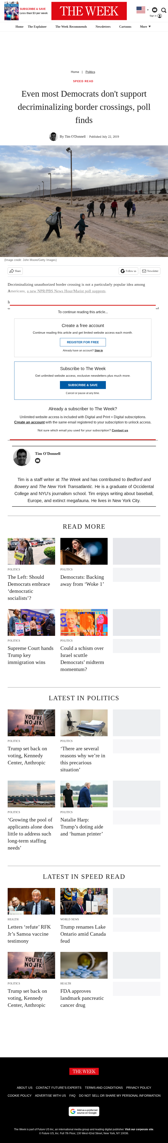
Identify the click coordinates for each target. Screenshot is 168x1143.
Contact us (120, 430)
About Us (24, 1087)
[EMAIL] (38, 460)
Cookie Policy (20, 1095)
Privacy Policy (138, 1087)
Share (18, 271)
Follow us (131, 271)
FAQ (72, 1095)
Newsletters (103, 26)
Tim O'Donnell (75, 136)
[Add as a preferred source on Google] (84, 1111)
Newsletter (152, 271)
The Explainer (37, 26)
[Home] (18, 27)
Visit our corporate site (139, 1129)
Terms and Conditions (104, 1087)
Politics (90, 72)
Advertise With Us (50, 1095)
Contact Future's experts (58, 1087)
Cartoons (125, 26)
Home (75, 72)
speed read (83, 81)
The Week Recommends (71, 26)
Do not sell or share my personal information (120, 1095)
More (144, 26)
